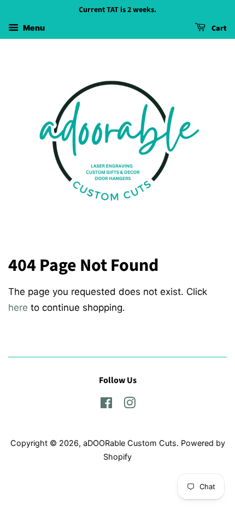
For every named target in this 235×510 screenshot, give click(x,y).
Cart (218, 28)
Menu (33, 27)
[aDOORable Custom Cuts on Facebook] (106, 404)
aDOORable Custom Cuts (130, 443)
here (18, 307)
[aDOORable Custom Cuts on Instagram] (130, 404)
